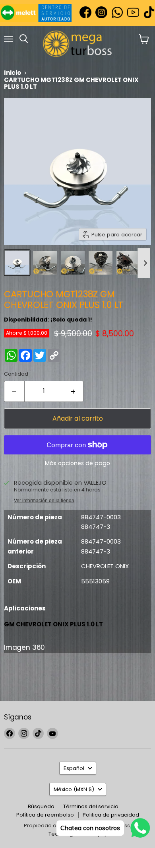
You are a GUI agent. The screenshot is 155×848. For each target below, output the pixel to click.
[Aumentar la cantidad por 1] (73, 391)
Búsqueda (41, 806)
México (74, 789)
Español (74, 768)
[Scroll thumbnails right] (144, 263)
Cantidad (16, 374)
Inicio (12, 72)
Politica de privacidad (111, 815)
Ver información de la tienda (44, 500)
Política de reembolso (45, 815)
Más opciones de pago (77, 463)
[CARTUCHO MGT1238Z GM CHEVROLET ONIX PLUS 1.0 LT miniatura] (17, 262)
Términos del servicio (90, 806)
